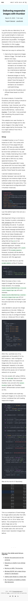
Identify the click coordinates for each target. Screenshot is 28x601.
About (12, 2)
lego (12, 56)
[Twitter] (10, 596)
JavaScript (19, 21)
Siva (2, 2)
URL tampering (6, 222)
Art (24, 2)
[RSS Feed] (18, 596)
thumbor (4, 112)
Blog (20, 2)
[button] (26, 2)
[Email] (15, 596)
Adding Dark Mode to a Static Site (15, 576)
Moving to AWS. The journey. (14, 568)
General (12, 21)
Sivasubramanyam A (17, 591)
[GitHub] (12, 596)
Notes (16, 2)
